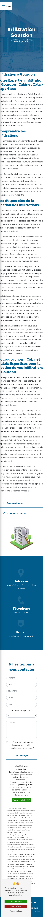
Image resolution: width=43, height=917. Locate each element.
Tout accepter (16, 901)
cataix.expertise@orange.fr (21, 636)
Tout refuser (15, 906)
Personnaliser (16, 911)
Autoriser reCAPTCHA (21, 800)
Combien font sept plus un (21, 710)
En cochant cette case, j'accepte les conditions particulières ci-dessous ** (22, 745)
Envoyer (24, 756)
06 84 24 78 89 (21, 612)
